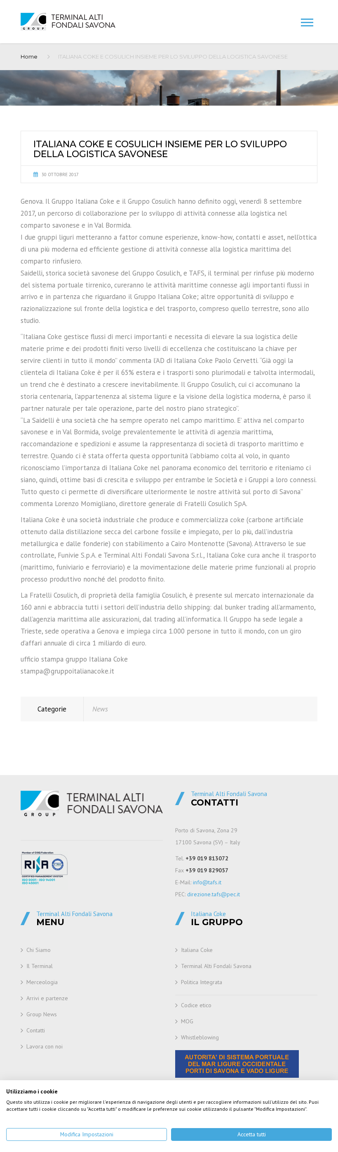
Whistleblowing (200, 1037)
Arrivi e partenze (47, 998)
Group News (41, 1014)
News (100, 709)
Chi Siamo (38, 950)
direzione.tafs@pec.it (213, 894)
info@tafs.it (207, 882)
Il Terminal (39, 966)
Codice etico (196, 1005)
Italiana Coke (197, 950)
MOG (187, 1021)
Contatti (35, 1030)
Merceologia (42, 982)
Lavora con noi (44, 1046)
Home (29, 56)
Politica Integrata (201, 982)
